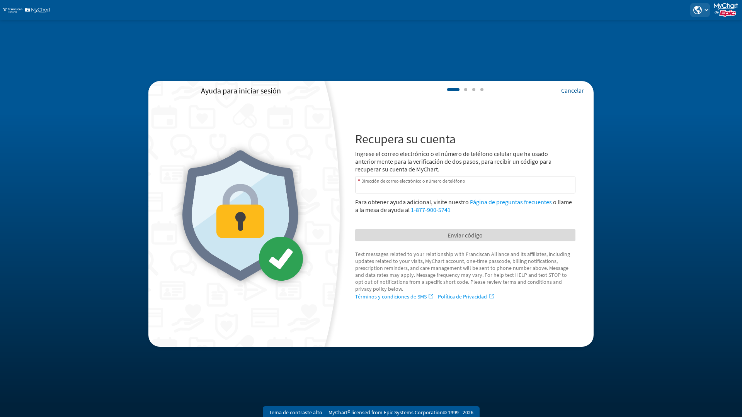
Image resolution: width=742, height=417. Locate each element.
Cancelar (572, 90)
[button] (700, 10)
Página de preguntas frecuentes (511, 202)
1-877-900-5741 (431, 210)
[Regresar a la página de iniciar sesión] (26, 10)
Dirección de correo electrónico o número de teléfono (413, 180)
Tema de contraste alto (295, 412)
